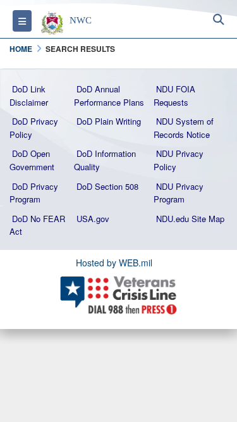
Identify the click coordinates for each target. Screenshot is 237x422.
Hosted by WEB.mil (114, 262)
